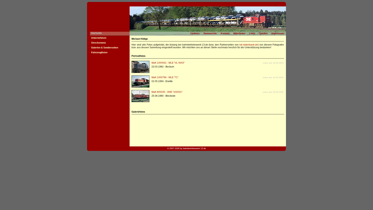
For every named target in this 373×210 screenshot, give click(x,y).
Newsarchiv (210, 33)
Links (252, 33)
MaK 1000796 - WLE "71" (165, 77)
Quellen (263, 33)
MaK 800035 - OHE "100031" (167, 92)
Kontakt (225, 33)
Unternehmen (98, 38)
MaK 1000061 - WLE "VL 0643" (168, 62)
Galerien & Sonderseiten (104, 47)
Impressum (277, 33)
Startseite (96, 33)
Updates (195, 33)
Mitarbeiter (239, 33)
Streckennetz (98, 42)
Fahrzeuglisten (99, 52)
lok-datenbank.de (248, 44)
